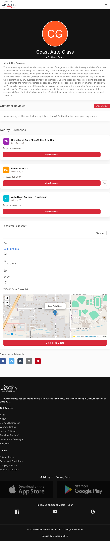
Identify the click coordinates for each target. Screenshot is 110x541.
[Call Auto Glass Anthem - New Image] (104, 211)
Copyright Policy (8, 465)
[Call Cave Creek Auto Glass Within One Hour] (104, 154)
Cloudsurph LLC (60, 536)
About (3, 418)
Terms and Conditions (11, 461)
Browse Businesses (10, 423)
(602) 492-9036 (13, 205)
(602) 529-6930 (13, 148)
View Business (51, 154)
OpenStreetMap (90, 336)
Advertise (5, 443)
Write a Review (102, 106)
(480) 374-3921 (11, 249)
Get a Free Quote (55, 342)
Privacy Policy (7, 457)
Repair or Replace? (9, 435)
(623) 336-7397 (13, 177)
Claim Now (100, 233)
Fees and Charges (9, 469)
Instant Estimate (8, 431)
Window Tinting (8, 427)
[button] (106, 4)
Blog (2, 414)
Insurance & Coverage (11, 439)
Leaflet (78, 336)
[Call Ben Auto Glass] (104, 183)
